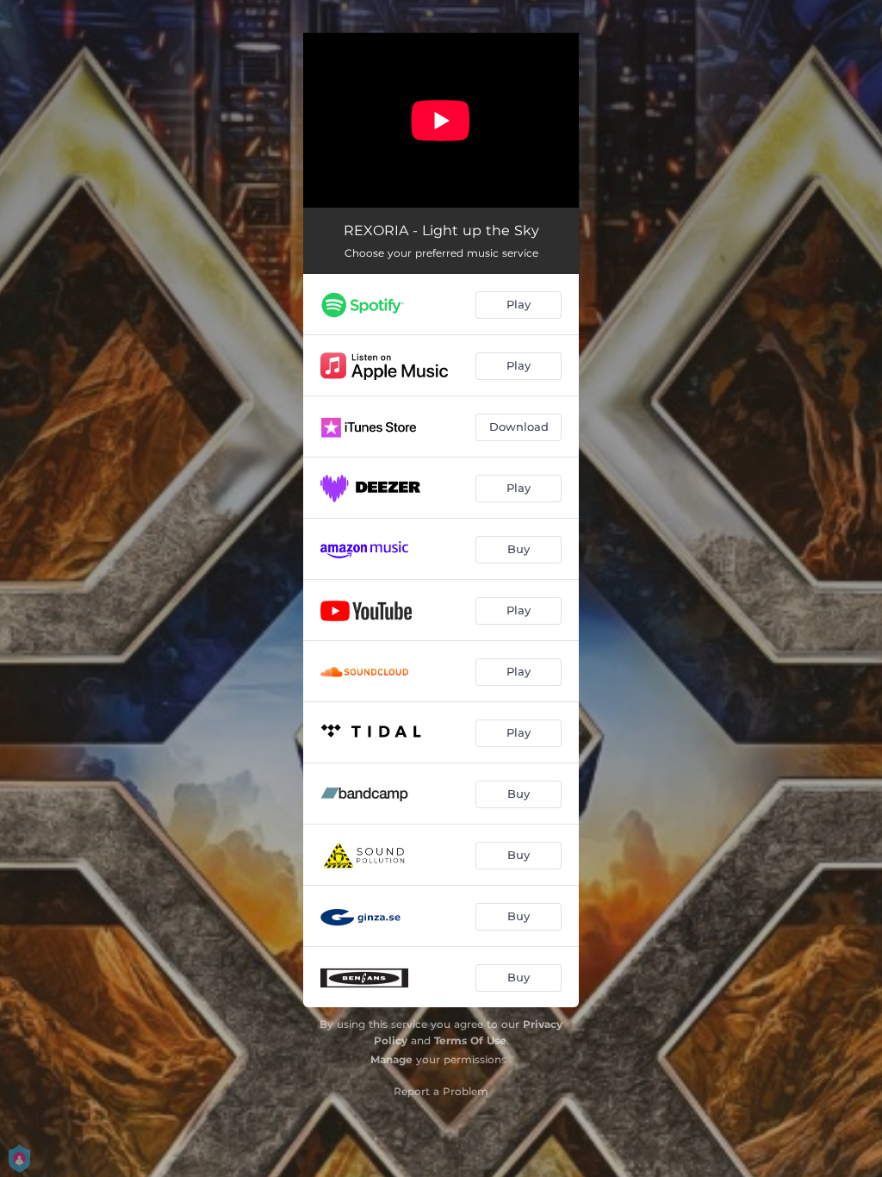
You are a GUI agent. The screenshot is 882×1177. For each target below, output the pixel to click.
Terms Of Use (470, 1040)
